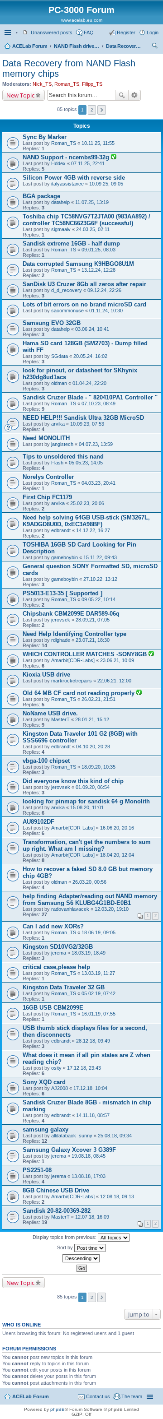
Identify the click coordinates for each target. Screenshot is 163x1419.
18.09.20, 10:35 (98, 767)
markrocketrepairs (71, 680)
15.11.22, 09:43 (100, 557)
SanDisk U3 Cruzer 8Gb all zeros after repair (84, 284)
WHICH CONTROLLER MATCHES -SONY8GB (86, 654)
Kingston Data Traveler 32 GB (64, 987)
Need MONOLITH (46, 438)
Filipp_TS (92, 84)
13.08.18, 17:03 (88, 1176)
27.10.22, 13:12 (100, 579)
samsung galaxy (45, 1129)
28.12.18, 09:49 (93, 1040)
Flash (57, 462)
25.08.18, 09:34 (115, 1135)
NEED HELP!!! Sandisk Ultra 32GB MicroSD (83, 417)
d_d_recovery (66, 290)
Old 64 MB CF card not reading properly (79, 693)
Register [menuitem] (126, 32)
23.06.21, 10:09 (117, 660)
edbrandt (61, 530)
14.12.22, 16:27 (93, 530)
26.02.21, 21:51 (98, 699)
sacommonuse (67, 310)
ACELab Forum (29, 46)
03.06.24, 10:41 (92, 329)
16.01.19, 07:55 (98, 1013)
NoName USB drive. (50, 713)
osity (56, 1068)
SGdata (59, 356)
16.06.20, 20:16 (117, 827)
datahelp (60, 202)
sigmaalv (61, 229)
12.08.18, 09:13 (117, 1196)
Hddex (58, 163)
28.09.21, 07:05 (93, 619)
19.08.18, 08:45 (88, 1156)
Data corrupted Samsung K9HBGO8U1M (78, 263)
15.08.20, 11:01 (87, 807)
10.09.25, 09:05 (106, 183)
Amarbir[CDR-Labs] (73, 660)
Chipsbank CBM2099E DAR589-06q (71, 613)
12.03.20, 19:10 (112, 909)
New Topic (20, 95)
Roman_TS (66, 84)
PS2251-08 (37, 1170)
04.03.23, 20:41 (98, 483)
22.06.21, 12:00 (114, 680)
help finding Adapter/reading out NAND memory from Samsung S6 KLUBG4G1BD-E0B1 (90, 899)
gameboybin (64, 557)
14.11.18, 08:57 (93, 1115)
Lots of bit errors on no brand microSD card (84, 304)
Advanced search (135, 95)
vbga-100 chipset (46, 760)
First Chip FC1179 (47, 497)
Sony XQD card (44, 1082)
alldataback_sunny (71, 1135)
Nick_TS (42, 84)
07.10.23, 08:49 (98, 403)
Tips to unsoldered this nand (63, 456)
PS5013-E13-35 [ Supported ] (62, 593)
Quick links (9, 32)
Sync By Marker (45, 137)
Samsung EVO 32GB (52, 323)
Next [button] (101, 110)
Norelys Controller (48, 476)
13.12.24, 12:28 (98, 270)
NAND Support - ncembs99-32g (67, 157)
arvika (58, 424)
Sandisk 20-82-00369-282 (57, 1210)
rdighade (60, 640)
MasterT (60, 719)
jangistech (62, 444)
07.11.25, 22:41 (88, 163)
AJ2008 (59, 1088)
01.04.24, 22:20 (89, 383)
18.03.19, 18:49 (88, 952)
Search (122, 95)
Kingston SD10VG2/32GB (58, 946)
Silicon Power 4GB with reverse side (74, 177)
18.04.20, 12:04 (117, 855)
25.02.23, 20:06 (87, 503)
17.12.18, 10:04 (90, 1088)
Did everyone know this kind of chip (73, 781)
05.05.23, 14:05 (86, 462)
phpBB (57, 1409)
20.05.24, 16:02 (90, 356)
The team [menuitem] (131, 1396)
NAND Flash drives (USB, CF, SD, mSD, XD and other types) (76, 46)
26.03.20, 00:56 (89, 882)
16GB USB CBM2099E (53, 1007)
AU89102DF (38, 821)
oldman (59, 383)
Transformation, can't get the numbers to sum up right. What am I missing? (87, 845)
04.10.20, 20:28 (93, 746)
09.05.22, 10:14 (98, 599)
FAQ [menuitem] (89, 32)
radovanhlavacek (70, 909)
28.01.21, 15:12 (92, 719)
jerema (58, 952)
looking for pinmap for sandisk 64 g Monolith (86, 801)
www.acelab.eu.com (81, 20)
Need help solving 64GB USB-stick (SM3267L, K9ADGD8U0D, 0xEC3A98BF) (86, 521)
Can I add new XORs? (53, 926)
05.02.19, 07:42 (98, 993)
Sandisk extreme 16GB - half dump (71, 243)
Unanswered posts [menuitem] (51, 32)
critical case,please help (56, 967)
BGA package (41, 196)
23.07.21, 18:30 (93, 640)
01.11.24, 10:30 (106, 310)
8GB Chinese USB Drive (56, 1190)
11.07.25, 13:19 (92, 202)
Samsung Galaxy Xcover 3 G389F (69, 1149)
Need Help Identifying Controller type (74, 634)
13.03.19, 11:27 (98, 973)
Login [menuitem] (152, 32)
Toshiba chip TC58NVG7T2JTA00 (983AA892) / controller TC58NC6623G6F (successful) (86, 220)
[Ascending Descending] (81, 1258)
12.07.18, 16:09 (92, 1217)
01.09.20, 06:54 (93, 787)
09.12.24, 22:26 (104, 290)
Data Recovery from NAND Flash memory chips (124, 46)
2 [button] (92, 109)
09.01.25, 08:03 (98, 249)
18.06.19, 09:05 (98, 932)
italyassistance (67, 183)
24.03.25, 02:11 (93, 229)
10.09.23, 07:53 (87, 424)
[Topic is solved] (113, 157)
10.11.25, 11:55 (98, 143)
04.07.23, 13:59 (96, 444)
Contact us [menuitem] (98, 1396)
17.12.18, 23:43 (84, 1068)
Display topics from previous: (65, 1237)
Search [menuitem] (154, 47)
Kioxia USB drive (46, 674)
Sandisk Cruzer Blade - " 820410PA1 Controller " (90, 397)
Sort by (65, 1247)
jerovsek (60, 619)
